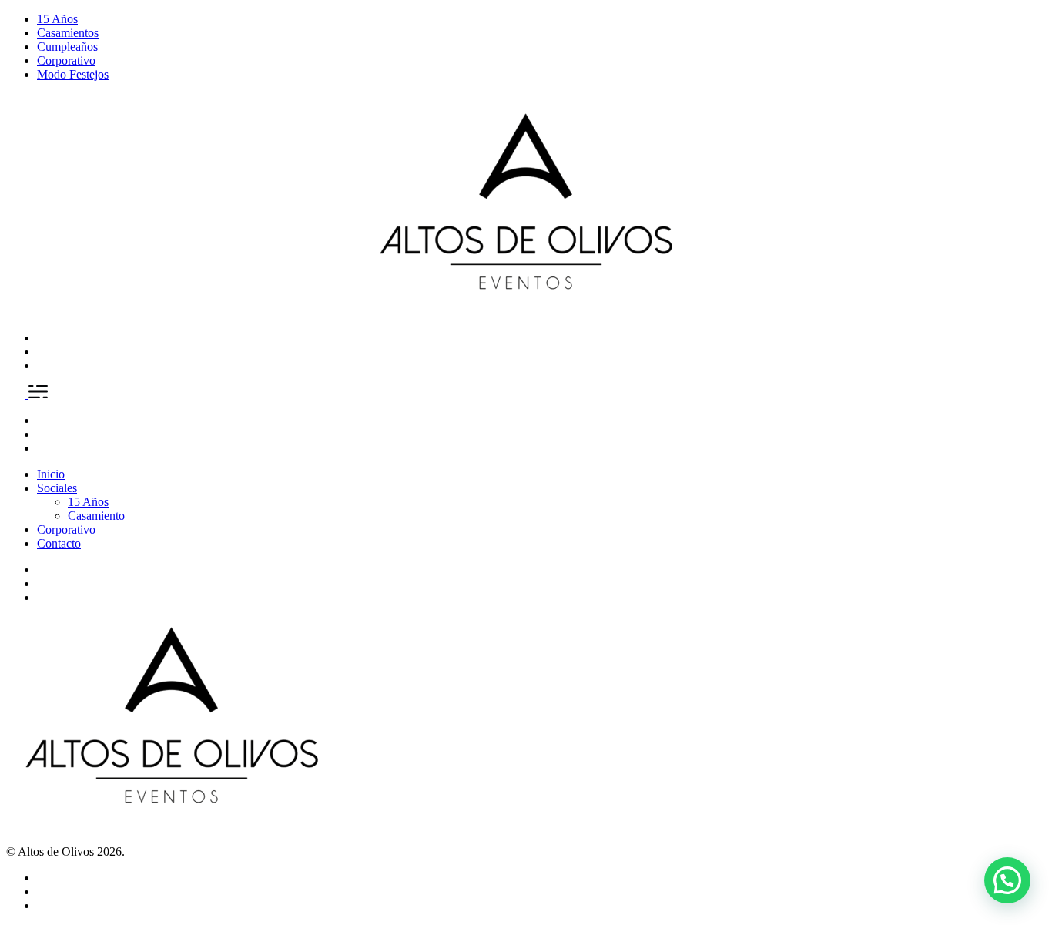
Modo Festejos (73, 74)
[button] (1007, 880)
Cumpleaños (67, 46)
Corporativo (66, 60)
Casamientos (68, 32)
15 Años (57, 18)
